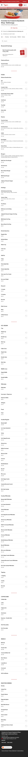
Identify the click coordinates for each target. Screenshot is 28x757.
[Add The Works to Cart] (26, 205)
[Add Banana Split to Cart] (26, 424)
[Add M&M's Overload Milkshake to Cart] (26, 526)
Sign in (25, 5)
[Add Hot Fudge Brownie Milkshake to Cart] (26, 515)
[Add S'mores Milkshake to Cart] (26, 536)
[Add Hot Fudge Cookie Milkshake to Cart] (26, 556)
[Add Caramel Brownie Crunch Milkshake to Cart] (26, 561)
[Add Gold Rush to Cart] (26, 101)
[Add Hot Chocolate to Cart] (26, 629)
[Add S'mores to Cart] (26, 459)
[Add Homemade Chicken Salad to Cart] (26, 95)
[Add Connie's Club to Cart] (26, 89)
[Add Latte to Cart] (26, 604)
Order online (9, 742)
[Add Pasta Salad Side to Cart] (26, 265)
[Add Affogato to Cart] (26, 404)
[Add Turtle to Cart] (26, 434)
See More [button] (24, 1)
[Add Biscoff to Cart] (26, 470)
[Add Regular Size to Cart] (26, 235)
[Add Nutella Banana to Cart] (26, 465)
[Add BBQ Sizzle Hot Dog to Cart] (26, 220)
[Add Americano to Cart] (26, 614)
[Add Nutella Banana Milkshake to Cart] (26, 541)
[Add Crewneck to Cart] (26, 669)
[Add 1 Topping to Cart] (26, 576)
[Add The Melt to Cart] (26, 106)
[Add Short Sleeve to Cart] (26, 659)
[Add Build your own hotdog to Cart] (26, 210)
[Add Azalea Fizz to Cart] (26, 690)
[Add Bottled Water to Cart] (26, 240)
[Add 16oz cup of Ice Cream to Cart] (26, 275)
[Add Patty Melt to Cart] (26, 111)
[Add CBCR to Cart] (26, 135)
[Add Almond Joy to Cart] (26, 444)
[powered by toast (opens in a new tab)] (7, 747)
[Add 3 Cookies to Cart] (26, 295)
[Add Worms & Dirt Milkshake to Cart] (26, 531)
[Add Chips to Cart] (26, 260)
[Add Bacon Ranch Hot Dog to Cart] (26, 225)
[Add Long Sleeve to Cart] (26, 664)
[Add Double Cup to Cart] (26, 338)
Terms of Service (5, 750)
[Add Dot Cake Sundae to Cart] (26, 490)
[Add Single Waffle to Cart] (26, 373)
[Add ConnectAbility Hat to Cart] (26, 654)
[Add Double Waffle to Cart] (26, 378)
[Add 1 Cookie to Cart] (26, 290)
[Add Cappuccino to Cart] (26, 609)
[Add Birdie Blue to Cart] (26, 721)
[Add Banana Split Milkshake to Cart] (26, 500)
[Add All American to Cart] (26, 166)
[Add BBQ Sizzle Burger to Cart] (26, 177)
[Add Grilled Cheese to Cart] (26, 316)
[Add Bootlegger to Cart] (26, 141)
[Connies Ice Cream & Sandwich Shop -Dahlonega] (6, 5)
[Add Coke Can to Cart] (26, 250)
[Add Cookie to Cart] (26, 582)
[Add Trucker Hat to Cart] (26, 648)
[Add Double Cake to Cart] (26, 358)
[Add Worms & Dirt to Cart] (26, 454)
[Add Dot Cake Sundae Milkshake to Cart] (26, 566)
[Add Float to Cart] (26, 414)
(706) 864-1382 (5, 736)
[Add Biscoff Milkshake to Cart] (26, 546)
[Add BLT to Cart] (26, 82)
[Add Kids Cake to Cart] (26, 363)
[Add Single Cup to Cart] (26, 332)
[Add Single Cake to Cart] (26, 353)
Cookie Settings (20, 750)
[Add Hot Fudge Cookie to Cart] (26, 480)
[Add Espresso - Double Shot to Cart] (26, 619)
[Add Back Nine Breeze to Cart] (26, 705)
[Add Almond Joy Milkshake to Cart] (26, 520)
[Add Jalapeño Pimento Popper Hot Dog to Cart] (26, 215)
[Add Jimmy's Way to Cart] (26, 199)
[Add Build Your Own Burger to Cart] (26, 161)
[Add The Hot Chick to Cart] (26, 65)
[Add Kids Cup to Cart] (26, 343)
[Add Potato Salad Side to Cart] (26, 270)
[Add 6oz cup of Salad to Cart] (26, 280)
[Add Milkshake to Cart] (26, 388)
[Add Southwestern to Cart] (26, 128)
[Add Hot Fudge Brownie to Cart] (26, 439)
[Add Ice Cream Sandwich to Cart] (26, 429)
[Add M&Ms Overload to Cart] (26, 449)
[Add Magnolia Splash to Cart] (26, 700)
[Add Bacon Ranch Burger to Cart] (26, 171)
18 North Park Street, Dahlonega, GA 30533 (10, 737)
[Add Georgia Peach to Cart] (26, 710)
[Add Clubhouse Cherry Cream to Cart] (26, 726)
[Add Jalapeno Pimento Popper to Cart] (26, 182)
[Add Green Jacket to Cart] (26, 715)
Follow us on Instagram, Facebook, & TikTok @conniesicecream (10, 1)
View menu (4, 742)
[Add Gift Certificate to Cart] (26, 674)
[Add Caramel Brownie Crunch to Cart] (26, 485)
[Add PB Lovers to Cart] (26, 475)
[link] (6, 37)
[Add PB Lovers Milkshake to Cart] (26, 551)
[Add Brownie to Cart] (26, 300)
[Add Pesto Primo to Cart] (26, 147)
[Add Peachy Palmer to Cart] (26, 695)
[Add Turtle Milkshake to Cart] (26, 510)
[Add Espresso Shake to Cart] (26, 398)
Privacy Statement (12, 750)
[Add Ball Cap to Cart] (26, 643)
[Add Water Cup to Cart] (26, 245)
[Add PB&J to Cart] (26, 310)
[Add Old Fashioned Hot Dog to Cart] (26, 192)
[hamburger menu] (1, 5)
